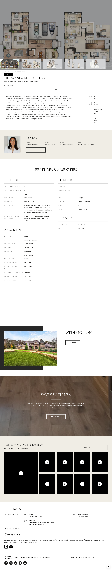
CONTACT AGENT (35, 150)
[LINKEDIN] (15, 563)
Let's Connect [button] (56, 417)
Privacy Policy (88, 557)
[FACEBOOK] (6, 563)
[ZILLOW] (25, 563)
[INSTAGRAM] (11, 563)
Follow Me (86, 447)
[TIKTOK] (20, 563)
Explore (73, 343)
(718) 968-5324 (49, 144)
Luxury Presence (45, 557)
